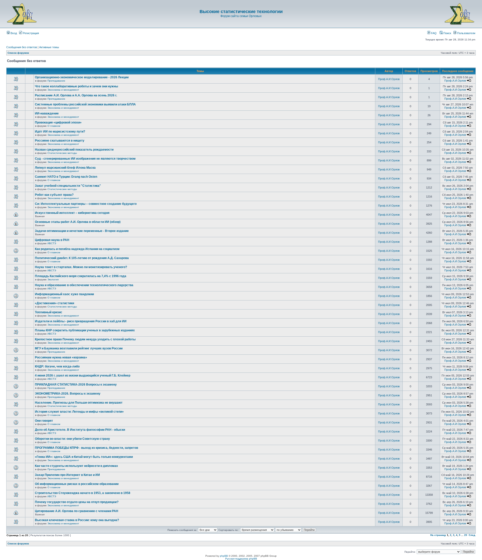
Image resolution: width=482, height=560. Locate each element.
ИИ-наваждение (47, 113)
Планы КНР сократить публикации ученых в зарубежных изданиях (85, 330)
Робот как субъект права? (54, 195)
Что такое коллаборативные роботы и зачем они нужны (76, 86)
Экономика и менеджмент (63, 89)
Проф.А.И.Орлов (389, 79)
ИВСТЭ (51, 243)
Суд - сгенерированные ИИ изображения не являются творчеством (85, 158)
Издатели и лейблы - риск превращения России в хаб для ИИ (81, 321)
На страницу (438, 535)
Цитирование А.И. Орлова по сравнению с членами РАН (76, 511)
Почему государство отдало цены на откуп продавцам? (76, 502)
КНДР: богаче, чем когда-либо (57, 366)
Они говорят (44, 420)
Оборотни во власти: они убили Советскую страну (72, 439)
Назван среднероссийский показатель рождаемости (74, 149)
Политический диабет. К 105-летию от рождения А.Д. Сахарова (82, 258)
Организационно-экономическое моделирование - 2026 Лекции (82, 77)
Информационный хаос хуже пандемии (64, 294)
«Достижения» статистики (54, 303)
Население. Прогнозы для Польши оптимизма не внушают (79, 402)
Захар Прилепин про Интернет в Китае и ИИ (67, 475)
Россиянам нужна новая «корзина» (61, 357)
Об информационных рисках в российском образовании (76, 484)
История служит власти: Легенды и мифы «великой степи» (79, 411)
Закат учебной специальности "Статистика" (68, 186)
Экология (52, 279)
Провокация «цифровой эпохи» (58, 122)
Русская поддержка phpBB (241, 558)
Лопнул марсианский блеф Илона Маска (65, 167)
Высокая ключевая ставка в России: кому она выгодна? (77, 520)
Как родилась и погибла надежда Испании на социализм (77, 249)
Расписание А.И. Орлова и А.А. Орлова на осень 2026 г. (76, 95)
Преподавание (56, 80)
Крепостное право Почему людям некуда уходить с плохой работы (85, 339)
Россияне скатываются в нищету (59, 140)
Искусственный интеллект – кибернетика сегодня (72, 213)
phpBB (224, 555)
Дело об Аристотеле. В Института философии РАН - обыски (80, 429)
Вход (13, 33)
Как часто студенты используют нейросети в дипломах (76, 466)
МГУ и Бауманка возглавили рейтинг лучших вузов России (79, 348)
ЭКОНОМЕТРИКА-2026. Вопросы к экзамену (67, 393)
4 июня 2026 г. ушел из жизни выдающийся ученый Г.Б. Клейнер (82, 375)
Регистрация (30, 33)
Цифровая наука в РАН (52, 240)
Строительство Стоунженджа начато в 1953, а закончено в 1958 (82, 493)
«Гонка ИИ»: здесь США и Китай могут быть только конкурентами (84, 457)
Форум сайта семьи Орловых (241, 16)
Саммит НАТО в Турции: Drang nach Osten (66, 176)
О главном (53, 126)
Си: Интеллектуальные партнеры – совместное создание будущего (86, 204)
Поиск (447, 33)
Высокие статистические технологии (241, 11)
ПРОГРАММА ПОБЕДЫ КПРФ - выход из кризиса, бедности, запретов (86, 448)
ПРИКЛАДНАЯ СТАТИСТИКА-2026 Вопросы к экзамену (76, 384)
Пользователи (465, 33)
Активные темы (49, 47)
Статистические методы (62, 153)
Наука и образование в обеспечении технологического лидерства (84, 285)
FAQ (433, 33)
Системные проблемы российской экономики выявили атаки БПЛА (85, 104)
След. (472, 535)
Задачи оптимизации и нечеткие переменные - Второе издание (82, 231)
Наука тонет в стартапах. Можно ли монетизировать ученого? (81, 267)
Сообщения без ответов (21, 47)
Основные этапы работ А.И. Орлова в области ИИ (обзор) (77, 222)
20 (465, 535)
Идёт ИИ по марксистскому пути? (60, 131)
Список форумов (18, 52)
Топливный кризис (48, 312)
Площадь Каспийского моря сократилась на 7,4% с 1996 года (80, 276)
